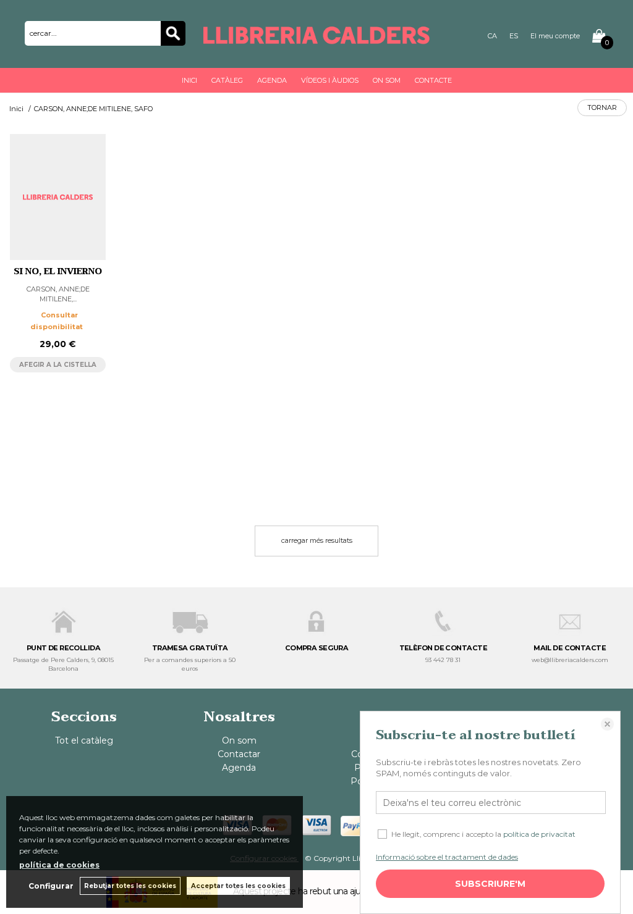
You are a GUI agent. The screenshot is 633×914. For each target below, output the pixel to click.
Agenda (272, 80)
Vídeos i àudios (330, 80)
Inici (189, 80)
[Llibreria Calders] (316, 38)
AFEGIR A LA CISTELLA (57, 365)
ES (513, 35)
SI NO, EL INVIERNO (58, 271)
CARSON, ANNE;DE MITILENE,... (58, 294)
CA (492, 35)
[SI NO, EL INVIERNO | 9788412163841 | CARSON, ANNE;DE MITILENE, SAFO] (58, 197)
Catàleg (227, 80)
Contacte (433, 80)
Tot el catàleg (84, 740)
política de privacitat (539, 834)
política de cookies (59, 865)
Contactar (239, 754)
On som (387, 80)
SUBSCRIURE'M (490, 883)
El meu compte (555, 35)
